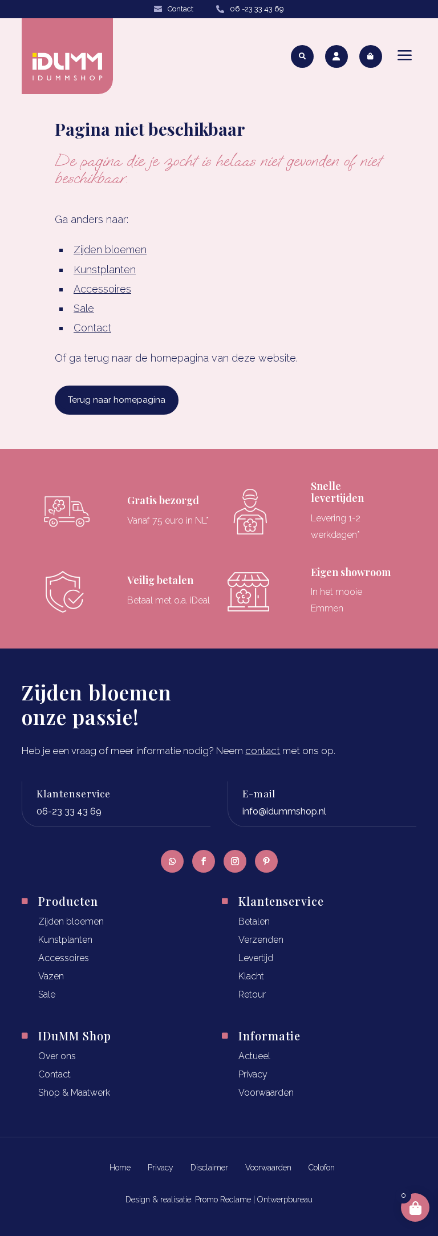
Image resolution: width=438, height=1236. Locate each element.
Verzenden (260, 939)
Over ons (57, 1056)
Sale (84, 308)
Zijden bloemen (110, 250)
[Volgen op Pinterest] (266, 861)
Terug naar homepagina (116, 400)
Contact (180, 9)
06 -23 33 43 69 (257, 9)
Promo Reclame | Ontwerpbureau (254, 1199)
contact (262, 750)
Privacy (252, 1074)
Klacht (251, 976)
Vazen (51, 976)
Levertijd (255, 958)
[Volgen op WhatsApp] (172, 861)
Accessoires (102, 289)
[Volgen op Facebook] (203, 861)
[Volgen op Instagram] (235, 861)
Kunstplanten (105, 269)
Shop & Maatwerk (74, 1092)
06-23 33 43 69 (69, 811)
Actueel (254, 1056)
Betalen (254, 921)
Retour (252, 994)
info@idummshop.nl (284, 811)
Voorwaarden (266, 1092)
